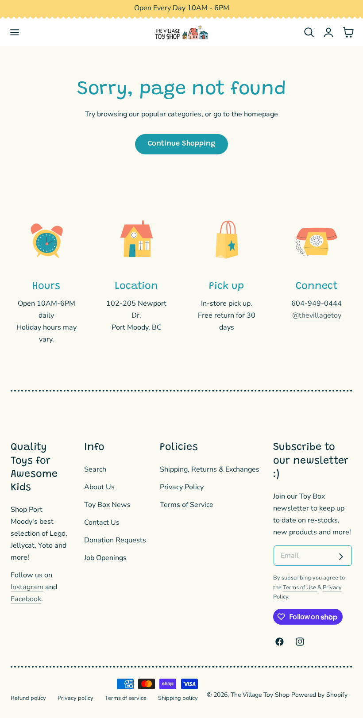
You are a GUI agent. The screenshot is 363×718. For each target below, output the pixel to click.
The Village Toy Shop (260, 695)
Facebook (26, 599)
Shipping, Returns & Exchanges (209, 469)
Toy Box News (107, 505)
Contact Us (102, 522)
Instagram (27, 587)
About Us (99, 487)
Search (95, 469)
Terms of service (126, 698)
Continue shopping (181, 143)
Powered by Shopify (319, 695)
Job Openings (105, 558)
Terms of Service (186, 505)
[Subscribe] (340, 556)
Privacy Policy (182, 487)
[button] (14, 32)
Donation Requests (115, 540)
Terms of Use (300, 587)
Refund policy (28, 698)
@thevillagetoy (316, 315)
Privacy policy (75, 698)
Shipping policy (178, 698)
